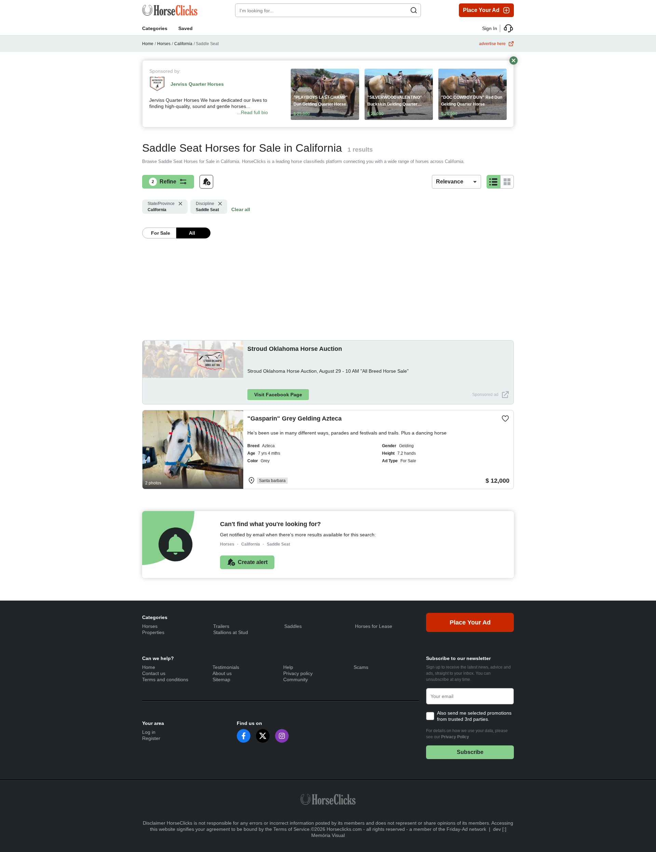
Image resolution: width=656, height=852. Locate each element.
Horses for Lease (373, 626)
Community (295, 679)
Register (151, 738)
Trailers (221, 626)
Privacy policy (298, 673)
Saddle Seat (207, 206)
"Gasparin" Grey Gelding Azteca (294, 418)
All (192, 233)
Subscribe (470, 752)
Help (288, 667)
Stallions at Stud (230, 632)
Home (147, 43)
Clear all (240, 209)
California (183, 43)
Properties (153, 632)
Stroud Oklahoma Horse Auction (294, 348)
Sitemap (221, 679)
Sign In (489, 28)
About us (222, 673)
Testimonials (226, 667)
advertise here (492, 43)
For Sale (160, 233)
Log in (148, 732)
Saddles (293, 626)
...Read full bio (252, 112)
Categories (154, 28)
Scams (361, 667)
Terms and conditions (165, 679)
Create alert (253, 562)
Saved (185, 28)
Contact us (153, 673)
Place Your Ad (481, 10)
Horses (163, 43)
